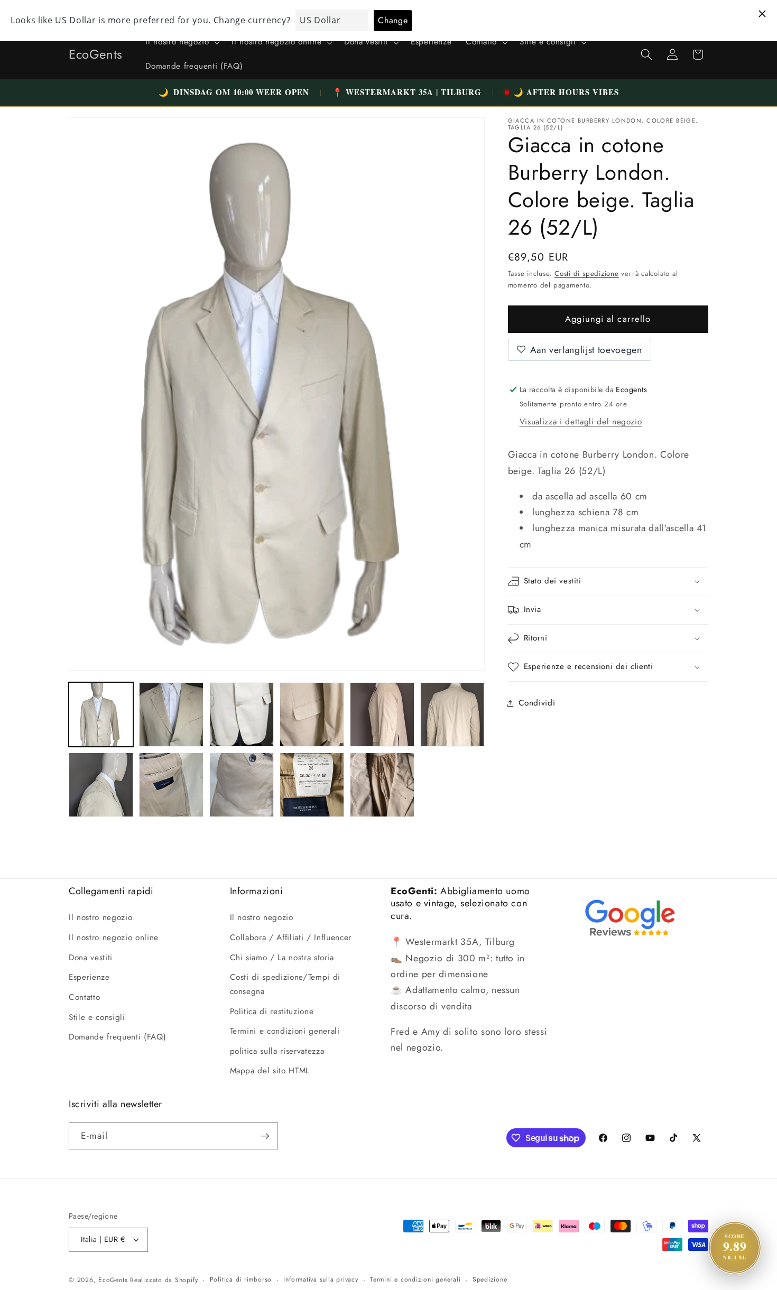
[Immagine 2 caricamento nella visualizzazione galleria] (171, 714)
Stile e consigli (97, 1017)
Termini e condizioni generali (285, 1031)
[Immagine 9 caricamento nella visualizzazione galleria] (241, 785)
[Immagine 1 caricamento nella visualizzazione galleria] (101, 714)
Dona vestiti (91, 957)
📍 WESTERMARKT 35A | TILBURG (407, 92)
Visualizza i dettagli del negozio (581, 422)
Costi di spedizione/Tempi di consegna (285, 984)
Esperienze (89, 977)
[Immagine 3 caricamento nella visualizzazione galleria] (241, 714)
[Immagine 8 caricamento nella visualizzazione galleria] (171, 785)
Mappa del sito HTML (270, 1070)
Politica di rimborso (241, 1279)
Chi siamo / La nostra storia (282, 957)
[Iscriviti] (265, 1136)
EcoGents (112, 1280)
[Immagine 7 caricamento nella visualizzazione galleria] (101, 785)
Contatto (84, 997)
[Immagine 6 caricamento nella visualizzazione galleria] (452, 714)
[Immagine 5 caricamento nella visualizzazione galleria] (382, 714)
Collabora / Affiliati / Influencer (291, 937)
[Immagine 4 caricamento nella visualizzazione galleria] (312, 714)
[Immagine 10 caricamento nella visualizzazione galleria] (312, 785)
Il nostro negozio (100, 917)
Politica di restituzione (272, 1011)
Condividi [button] (537, 703)
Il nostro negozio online (114, 937)
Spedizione (490, 1279)
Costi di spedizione (586, 274)
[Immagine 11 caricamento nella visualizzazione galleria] (382, 785)
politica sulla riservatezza (277, 1051)
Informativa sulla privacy (320, 1279)
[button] (181, 42)
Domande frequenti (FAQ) (117, 1037)
